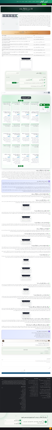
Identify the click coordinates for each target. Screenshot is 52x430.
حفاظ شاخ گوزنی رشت (23, 394)
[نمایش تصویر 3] (11, 16)
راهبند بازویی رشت (24, 400)
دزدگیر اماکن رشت (24, 399)
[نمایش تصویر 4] (8, 16)
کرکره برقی (23, 1)
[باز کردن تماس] (50, 428)
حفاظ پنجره (33, 1)
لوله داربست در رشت (23, 406)
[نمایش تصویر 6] (2, 16)
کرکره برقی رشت (24, 405)
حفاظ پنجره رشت (24, 392)
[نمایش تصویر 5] (5, 16)
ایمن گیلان (28, 10)
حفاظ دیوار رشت (24, 393)
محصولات (18, 1)
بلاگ (20, 1)
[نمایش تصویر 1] (17, 16)
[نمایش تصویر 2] (14, 16)
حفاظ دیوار (26, 1)
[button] (26, 343)
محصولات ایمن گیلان (23, 407)
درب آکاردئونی (29, 1)
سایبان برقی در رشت (23, 401)
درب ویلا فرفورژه (37, 1)
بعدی (22, 100)
